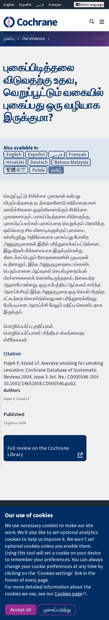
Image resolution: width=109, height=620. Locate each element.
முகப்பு (9, 38)
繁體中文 (16, 170)
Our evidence (33, 38)
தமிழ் (56, 170)
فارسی (40, 4)
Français (55, 4)
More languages (92, 4)
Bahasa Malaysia (71, 162)
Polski (38, 170)
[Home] (33, 22)
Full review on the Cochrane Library (38, 451)
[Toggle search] (91, 21)
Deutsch (39, 162)
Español (25, 4)
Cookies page (68, 594)
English (9, 4)
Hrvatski (15, 162)
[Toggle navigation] (101, 21)
